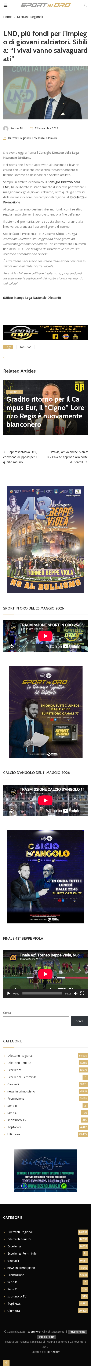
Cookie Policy (46, 1336)
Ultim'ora (52, 138)
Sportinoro (34, 1331)
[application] (45, 974)
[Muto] (75, 993)
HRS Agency (52, 1352)
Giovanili (13, 1084)
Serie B (12, 1106)
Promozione (15, 1098)
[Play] (9, 993)
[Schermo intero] (82, 993)
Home (7, 17)
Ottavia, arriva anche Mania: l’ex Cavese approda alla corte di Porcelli (67, 457)
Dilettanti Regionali (30, 17)
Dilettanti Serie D (19, 1063)
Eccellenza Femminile (22, 1077)
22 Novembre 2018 (46, 128)
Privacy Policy (77, 1331)
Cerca (7, 1013)
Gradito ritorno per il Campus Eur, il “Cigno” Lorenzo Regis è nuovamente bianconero (45, 412)
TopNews (25, 347)
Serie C (12, 1113)
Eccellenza (38, 138)
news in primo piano (21, 1091)
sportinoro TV (16, 1120)
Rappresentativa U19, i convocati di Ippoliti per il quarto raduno (21, 457)
